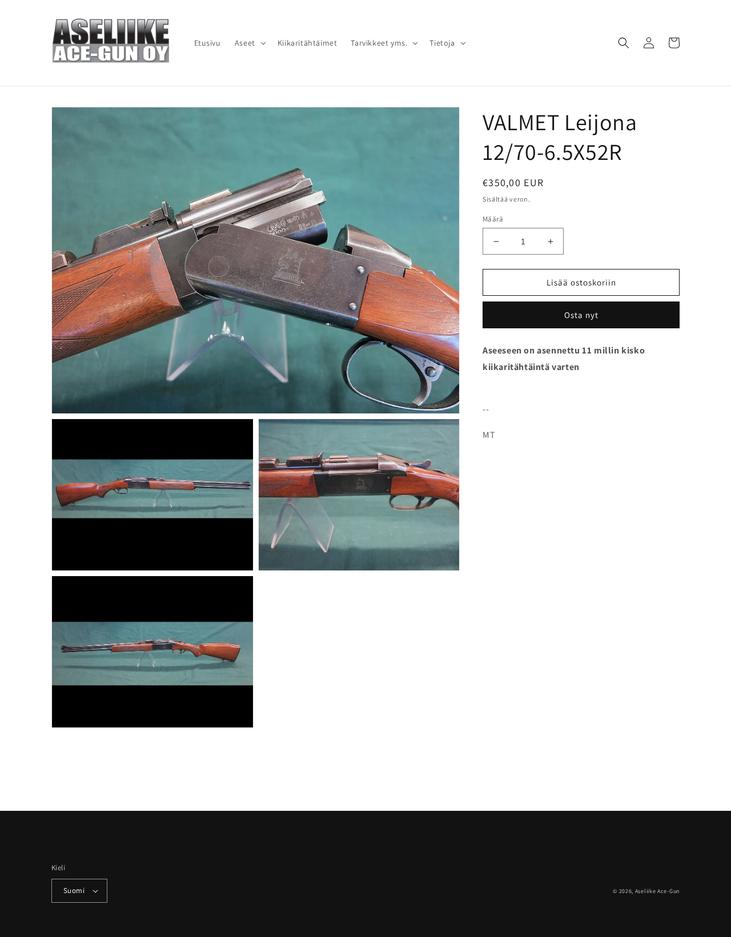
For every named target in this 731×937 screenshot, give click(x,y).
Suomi (74, 890)
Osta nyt (581, 315)
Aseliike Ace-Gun (657, 891)
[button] (249, 43)
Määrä (493, 219)
